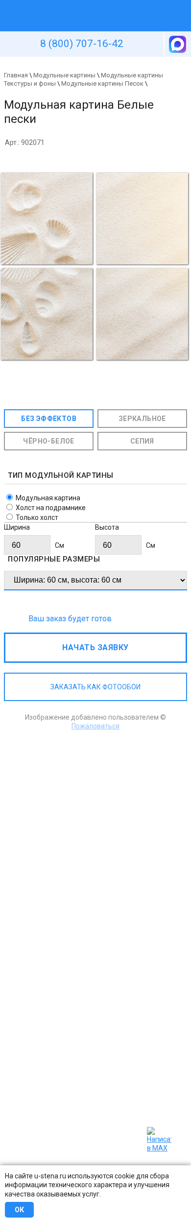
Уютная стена (72, 4)
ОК (19, 1210)
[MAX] (177, 44)
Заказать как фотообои (95, 687)
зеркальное (142, 418)
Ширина (17, 527)
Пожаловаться (95, 726)
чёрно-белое (48, 441)
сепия (142, 441)
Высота (107, 527)
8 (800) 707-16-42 (81, 43)
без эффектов (48, 418)
